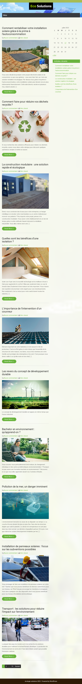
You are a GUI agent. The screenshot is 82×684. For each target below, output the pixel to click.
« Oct (54, 55)
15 (12, 666)
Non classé (24, 38)
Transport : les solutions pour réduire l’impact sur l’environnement (23, 610)
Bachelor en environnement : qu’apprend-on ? (18, 431)
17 (65, 43)
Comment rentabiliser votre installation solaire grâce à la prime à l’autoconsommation (24, 31)
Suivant (17, 666)
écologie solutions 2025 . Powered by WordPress (41, 681)
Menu (5, 15)
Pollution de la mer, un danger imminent (24, 486)
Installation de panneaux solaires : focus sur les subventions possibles (25, 548)
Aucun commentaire (10, 38)
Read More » (9, 92)
